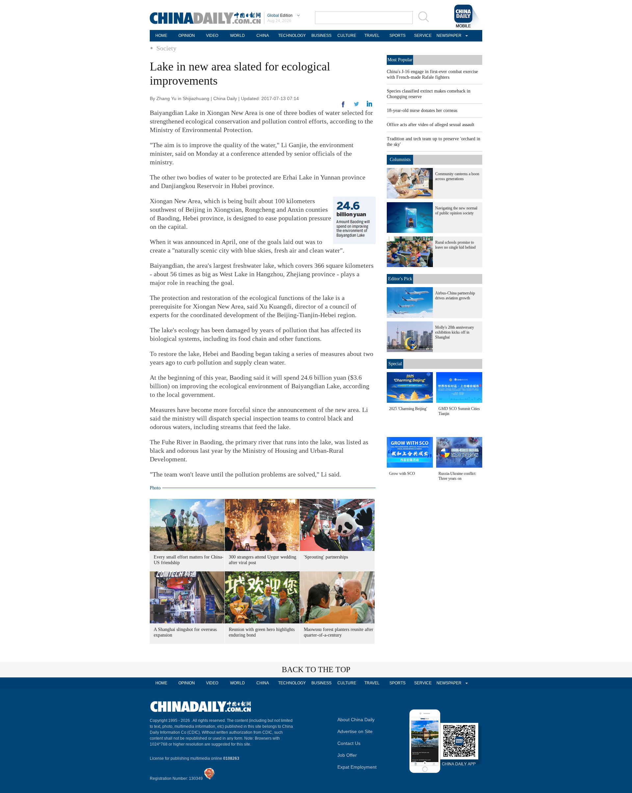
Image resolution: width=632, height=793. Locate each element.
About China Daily (356, 719)
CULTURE (346, 35)
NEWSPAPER (448, 35)
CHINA (262, 35)
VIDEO (212, 35)
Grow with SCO (402, 473)
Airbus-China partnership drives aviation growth (455, 295)
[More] (343, 107)
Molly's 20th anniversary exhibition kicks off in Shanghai (454, 332)
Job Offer (347, 755)
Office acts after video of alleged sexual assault (430, 124)
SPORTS (397, 35)
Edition (280, 15)
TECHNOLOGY (292, 35)
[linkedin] (356, 106)
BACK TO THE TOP (316, 669)
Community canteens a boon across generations (457, 176)
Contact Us (348, 743)
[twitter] (369, 105)
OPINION (186, 35)
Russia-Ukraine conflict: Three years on (457, 476)
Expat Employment (357, 767)
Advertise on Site (355, 731)
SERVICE (423, 35)
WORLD (237, 35)
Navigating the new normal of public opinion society (456, 210)
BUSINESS (321, 35)
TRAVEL (372, 35)
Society (166, 48)
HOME (161, 35)
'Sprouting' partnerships (326, 557)
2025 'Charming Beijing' (408, 408)
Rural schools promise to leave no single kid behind (455, 245)
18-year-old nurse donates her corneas (422, 110)
